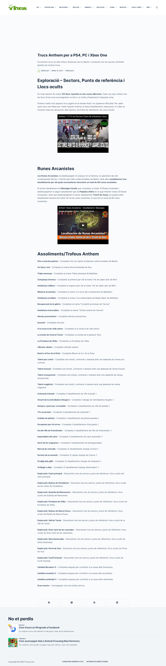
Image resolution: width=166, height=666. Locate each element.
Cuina (112, 7)
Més (148, 7)
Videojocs (69, 71)
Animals (88, 7)
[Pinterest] (94, 603)
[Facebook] (49, 603)
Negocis (123, 7)
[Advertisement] (83, 33)
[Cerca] (157, 7)
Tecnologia (49, 7)
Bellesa (76, 7)
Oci (37, 7)
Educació (100, 7)
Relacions (63, 7)
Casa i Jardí (136, 7)
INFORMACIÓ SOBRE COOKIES (97, 661)
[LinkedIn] (117, 603)
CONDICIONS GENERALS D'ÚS (72, 661)
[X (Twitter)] (71, 603)
